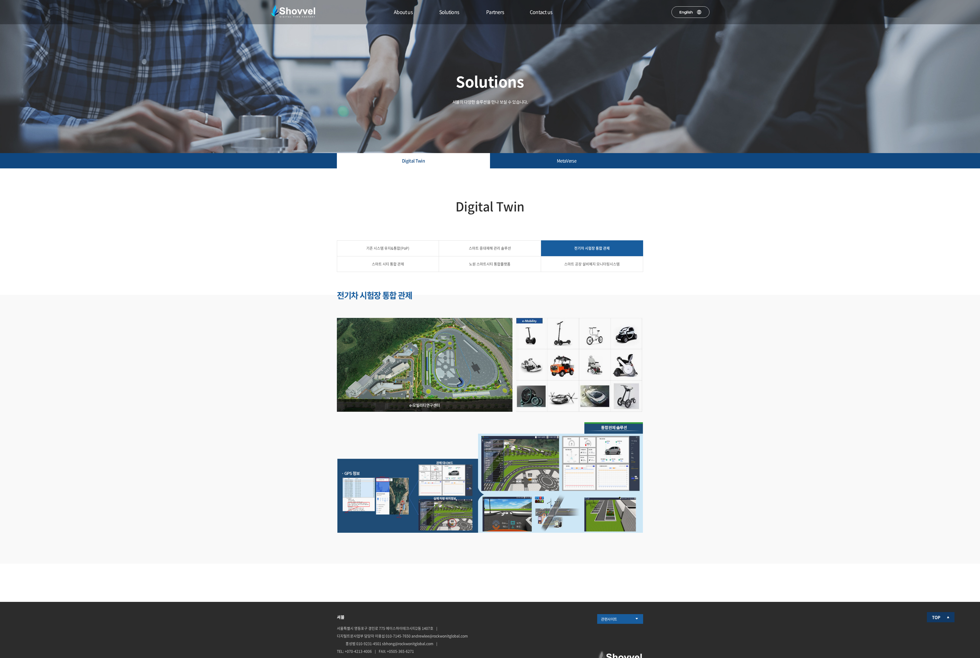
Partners (495, 12)
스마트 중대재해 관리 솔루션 (490, 248)
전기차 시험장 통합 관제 (592, 248)
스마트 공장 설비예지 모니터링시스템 (592, 263)
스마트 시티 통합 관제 (388, 263)
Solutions (449, 12)
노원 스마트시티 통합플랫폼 (489, 263)
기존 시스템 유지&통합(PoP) (387, 248)
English (686, 12)
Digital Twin (413, 160)
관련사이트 (609, 619)
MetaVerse (566, 160)
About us (403, 12)
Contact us (541, 12)
